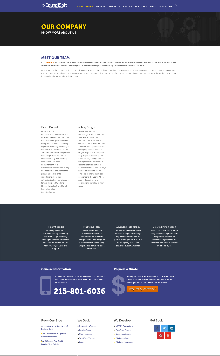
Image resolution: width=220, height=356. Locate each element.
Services (100, 7)
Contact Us (165, 7)
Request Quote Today (142, 289)
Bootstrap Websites (123, 334)
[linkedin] (171, 328)
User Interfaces (85, 334)
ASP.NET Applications (124, 326)
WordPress (83, 354)
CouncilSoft (49, 62)
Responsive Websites (87, 326)
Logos (81, 342)
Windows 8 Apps (122, 338)
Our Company (84, 7)
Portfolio (141, 7)
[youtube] (168, 335)
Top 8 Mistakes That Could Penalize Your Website (52, 342)
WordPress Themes (87, 338)
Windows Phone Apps (124, 342)
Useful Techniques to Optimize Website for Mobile (53, 335)
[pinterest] (160, 335)
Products (114, 7)
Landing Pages (85, 330)
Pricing (127, 7)
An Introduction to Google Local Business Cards (54, 327)
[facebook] (157, 328)
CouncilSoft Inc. (59, 354)
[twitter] (164, 328)
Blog (152, 7)
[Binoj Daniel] (55, 121)
